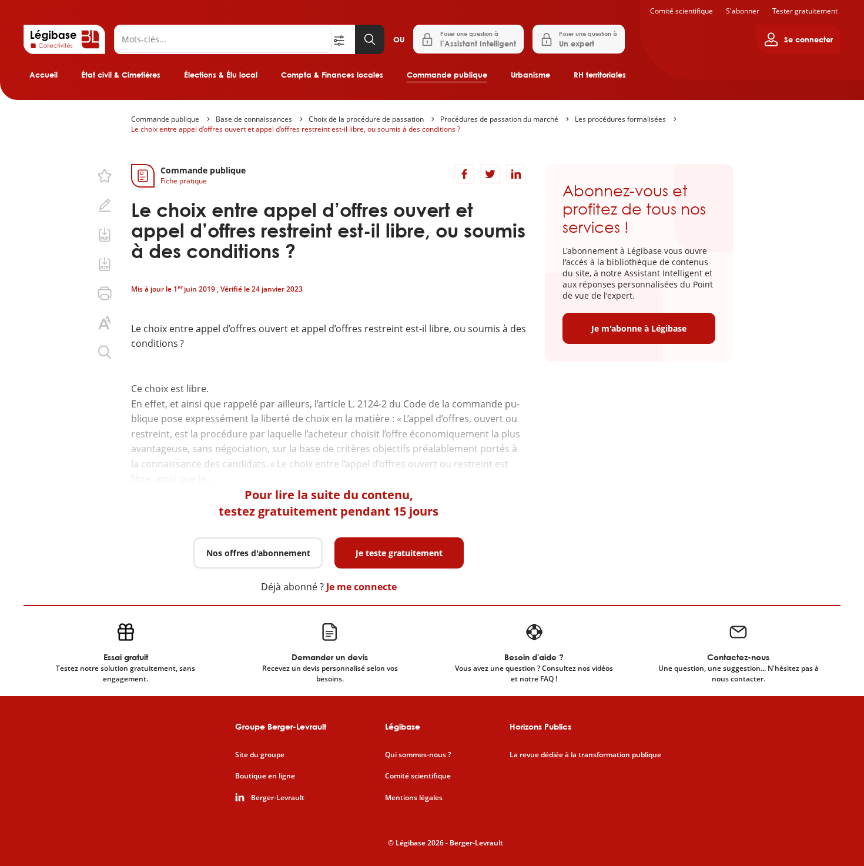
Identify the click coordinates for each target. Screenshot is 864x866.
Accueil (43, 74)
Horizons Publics (540, 726)
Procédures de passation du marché (499, 119)
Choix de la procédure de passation (366, 119)
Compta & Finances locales (332, 74)
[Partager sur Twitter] (490, 174)
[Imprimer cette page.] (104, 293)
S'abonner (742, 11)
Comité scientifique (681, 11)
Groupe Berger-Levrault (280, 726)
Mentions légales (414, 798)
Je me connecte (361, 586)
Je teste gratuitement (399, 553)
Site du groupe (259, 755)
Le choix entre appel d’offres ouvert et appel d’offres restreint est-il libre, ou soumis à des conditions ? (295, 129)
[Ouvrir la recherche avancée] (343, 39)
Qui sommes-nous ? (418, 755)
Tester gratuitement (805, 11)
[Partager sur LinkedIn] (516, 174)
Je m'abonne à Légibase (638, 328)
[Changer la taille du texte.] (104, 323)
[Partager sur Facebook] (464, 174)
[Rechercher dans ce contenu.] (104, 352)
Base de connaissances (254, 119)
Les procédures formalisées (620, 119)
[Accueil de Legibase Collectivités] (64, 39)
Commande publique (447, 74)
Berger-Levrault (277, 798)
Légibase (402, 726)
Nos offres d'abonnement (258, 553)
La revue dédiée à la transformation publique (585, 755)
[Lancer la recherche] (369, 39)
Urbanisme (530, 74)
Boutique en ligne (265, 776)
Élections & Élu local (220, 74)
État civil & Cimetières (120, 74)
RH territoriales (600, 74)
